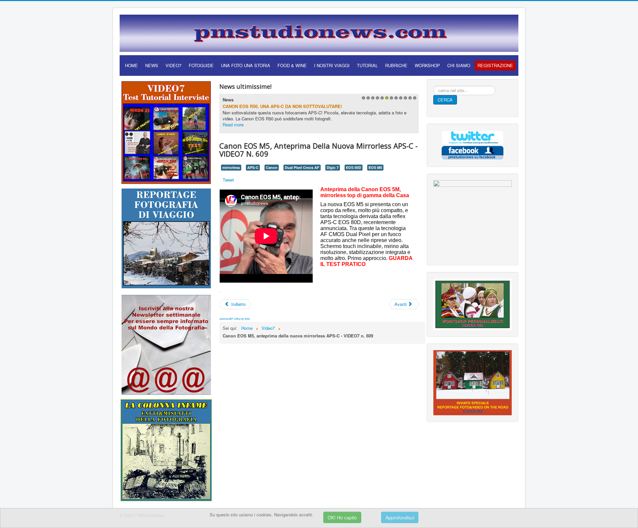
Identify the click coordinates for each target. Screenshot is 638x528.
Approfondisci (399, 517)
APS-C (253, 167)
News (228, 99)
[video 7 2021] (166, 131)
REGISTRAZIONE (495, 65)
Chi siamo (458, 65)
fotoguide (201, 65)
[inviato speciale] (472, 382)
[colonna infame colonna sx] (166, 449)
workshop (427, 65)
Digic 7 (333, 167)
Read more (233, 124)
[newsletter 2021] (166, 344)
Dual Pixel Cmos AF (302, 167)
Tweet (228, 180)
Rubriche (396, 65)
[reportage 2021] (166, 238)
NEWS (151, 65)
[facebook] (472, 152)
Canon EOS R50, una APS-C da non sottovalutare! (282, 106)
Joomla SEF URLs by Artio (234, 319)
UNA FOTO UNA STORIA (245, 65)
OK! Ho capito (342, 517)
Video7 (173, 65)
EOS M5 (375, 167)
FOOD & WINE (292, 65)
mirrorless (231, 167)
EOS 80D (353, 167)
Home (131, 65)
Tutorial (367, 65)
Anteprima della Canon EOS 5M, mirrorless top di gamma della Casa (364, 192)
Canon (271, 167)
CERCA (445, 99)
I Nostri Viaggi (332, 65)
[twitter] (472, 137)
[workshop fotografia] (472, 304)
